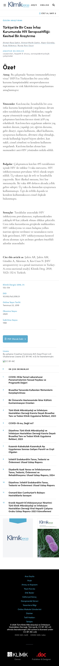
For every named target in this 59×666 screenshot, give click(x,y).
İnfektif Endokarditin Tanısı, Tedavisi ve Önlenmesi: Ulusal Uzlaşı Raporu (29, 461)
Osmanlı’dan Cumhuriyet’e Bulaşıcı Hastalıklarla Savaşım (27, 494)
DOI (4, 293)
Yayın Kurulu (29, 588)
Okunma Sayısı (10, 311)
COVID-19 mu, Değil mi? (21, 423)
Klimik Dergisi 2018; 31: (14, 284)
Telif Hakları (29, 617)
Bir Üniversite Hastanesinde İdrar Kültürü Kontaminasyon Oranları (30, 401)
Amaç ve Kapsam (30, 584)
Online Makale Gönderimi (29, 609)
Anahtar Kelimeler (13, 51)
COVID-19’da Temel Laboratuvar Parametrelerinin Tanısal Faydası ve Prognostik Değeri (27, 379)
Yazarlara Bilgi (29, 605)
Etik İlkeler (29, 592)
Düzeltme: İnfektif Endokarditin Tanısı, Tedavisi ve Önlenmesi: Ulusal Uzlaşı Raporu (32, 484)
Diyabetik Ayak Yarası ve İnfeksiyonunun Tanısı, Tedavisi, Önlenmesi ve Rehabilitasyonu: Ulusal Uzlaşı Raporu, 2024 (32, 472)
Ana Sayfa (29, 576)
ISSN (17, 635)
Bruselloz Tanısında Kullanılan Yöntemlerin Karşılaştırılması (31, 391)
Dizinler (29, 613)
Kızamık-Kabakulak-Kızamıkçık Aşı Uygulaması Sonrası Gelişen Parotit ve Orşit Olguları (31, 449)
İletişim (29, 621)
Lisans (6, 351)
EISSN (33, 635)
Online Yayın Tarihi (11, 302)
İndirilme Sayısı (10, 320)
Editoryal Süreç (29, 596)
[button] (54, 5)
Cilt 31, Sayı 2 (48, 13)
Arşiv (34, 5)
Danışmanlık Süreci (29, 600)
